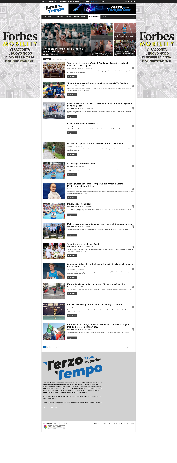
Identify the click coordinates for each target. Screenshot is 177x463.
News (102, 1)
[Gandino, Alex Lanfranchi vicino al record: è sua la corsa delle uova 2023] (125, 48)
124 (57, 347)
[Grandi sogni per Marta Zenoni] (54, 170)
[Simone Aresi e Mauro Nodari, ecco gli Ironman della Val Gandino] (54, 90)
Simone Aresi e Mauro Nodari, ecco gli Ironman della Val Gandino (97, 83)
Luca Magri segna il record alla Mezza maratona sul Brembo (95, 143)
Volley (82, 1)
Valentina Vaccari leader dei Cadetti (83, 244)
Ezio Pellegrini (71, 126)
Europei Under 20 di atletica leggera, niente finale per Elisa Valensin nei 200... (124, 36)
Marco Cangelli (71, 269)
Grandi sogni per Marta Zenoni (81, 163)
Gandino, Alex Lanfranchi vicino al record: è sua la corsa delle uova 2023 (125, 53)
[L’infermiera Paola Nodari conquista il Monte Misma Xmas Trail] (54, 291)
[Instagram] (126, 1)
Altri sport (94, 1)
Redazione (46, 54)
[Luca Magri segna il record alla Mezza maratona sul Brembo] (54, 150)
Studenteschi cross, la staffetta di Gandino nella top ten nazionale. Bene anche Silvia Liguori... (98, 64)
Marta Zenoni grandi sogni (79, 204)
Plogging (55, 21)
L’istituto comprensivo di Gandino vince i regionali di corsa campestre (99, 224)
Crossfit (46, 21)
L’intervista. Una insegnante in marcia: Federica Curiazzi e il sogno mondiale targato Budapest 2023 (98, 325)
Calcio (77, 1)
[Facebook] (123, 1)
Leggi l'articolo (72, 76)
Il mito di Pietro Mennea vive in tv (82, 123)
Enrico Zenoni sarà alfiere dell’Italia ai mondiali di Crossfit (63, 50)
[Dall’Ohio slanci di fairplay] (102, 29)
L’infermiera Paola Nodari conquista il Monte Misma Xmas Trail (96, 284)
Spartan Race (64, 21)
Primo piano (63, 1)
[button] (133, 17)
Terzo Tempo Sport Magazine (75, 68)
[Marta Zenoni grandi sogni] (54, 211)
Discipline (59, 59)
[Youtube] (134, 1)
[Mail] (131, 1)
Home (53, 59)
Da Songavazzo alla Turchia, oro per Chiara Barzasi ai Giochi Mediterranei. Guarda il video (95, 184)
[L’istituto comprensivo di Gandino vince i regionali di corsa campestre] (54, 231)
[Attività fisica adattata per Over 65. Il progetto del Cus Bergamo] (102, 48)
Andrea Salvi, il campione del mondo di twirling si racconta (94, 304)
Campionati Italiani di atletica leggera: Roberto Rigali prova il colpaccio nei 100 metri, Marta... (100, 265)
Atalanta (71, 1)
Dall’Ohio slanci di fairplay (100, 38)
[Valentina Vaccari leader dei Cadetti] (54, 251)
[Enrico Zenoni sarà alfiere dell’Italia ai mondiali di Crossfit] (66, 39)
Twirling (74, 21)
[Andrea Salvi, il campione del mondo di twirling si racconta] (54, 311)
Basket (88, 1)
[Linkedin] (129, 1)
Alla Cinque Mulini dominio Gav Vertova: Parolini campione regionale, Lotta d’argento (99, 104)
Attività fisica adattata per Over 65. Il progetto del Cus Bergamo (101, 54)
